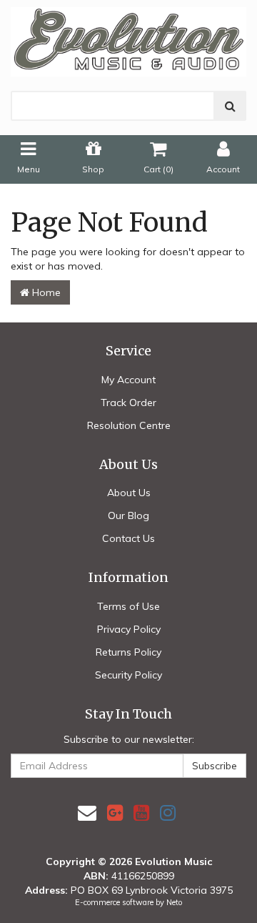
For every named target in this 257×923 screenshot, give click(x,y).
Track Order (128, 402)
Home (45, 292)
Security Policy (128, 674)
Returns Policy (128, 652)
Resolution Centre (129, 425)
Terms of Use (128, 606)
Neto (174, 902)
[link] (115, 812)
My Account (128, 379)
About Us (129, 492)
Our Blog (128, 515)
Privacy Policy (129, 629)
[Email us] (87, 812)
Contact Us (128, 538)
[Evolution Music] (128, 37)
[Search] (230, 106)
